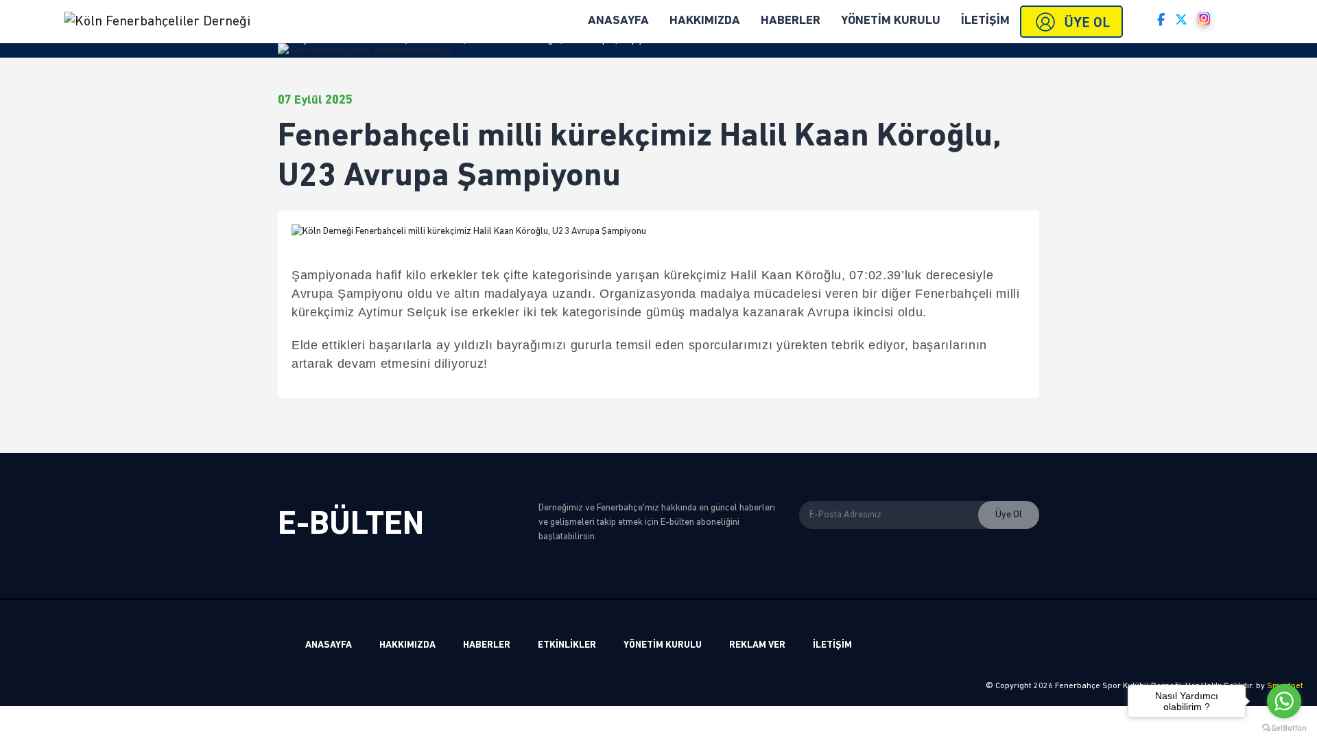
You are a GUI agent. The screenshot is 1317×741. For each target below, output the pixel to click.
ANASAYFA (328, 645)
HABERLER (790, 21)
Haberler (341, 40)
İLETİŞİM (985, 21)
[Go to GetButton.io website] (1284, 727)
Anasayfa (297, 40)
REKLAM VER (757, 645)
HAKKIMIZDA (704, 21)
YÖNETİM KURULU (890, 21)
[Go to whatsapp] (1284, 701)
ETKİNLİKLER (567, 645)
